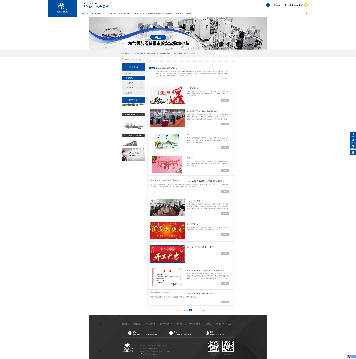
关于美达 (189, 13)
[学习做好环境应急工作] (167, 207)
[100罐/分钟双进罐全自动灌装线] (133, 142)
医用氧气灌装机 (124, 13)
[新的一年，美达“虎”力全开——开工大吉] (167, 254)
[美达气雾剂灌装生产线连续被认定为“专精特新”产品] (167, 277)
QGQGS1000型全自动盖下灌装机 (133, 110)
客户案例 (169, 13)
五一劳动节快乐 (192, 88)
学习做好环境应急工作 (195, 200)
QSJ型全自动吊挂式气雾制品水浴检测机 (133, 132)
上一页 (183, 310)
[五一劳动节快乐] (167, 95)
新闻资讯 (179, 13)
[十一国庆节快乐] (167, 230)
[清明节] (167, 141)
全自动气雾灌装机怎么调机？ (166, 68)
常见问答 (130, 88)
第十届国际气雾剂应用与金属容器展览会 (202, 111)
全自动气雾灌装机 (177, 53)
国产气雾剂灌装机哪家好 (138, 53)
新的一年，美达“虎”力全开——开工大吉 (201, 247)
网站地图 (228, 324)
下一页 (198, 310)
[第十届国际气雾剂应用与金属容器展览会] (167, 118)
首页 (132, 59)
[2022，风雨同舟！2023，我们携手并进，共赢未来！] (167, 180)
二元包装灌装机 (110, 13)
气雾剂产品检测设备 (155, 13)
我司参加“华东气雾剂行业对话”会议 (200, 293)
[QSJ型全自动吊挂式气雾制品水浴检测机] (133, 121)
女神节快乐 (191, 157)
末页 (203, 310)
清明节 (189, 134)
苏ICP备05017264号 (151, 348)
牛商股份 (149, 351)
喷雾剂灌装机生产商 (152, 53)
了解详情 (224, 101)
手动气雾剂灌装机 (165, 53)
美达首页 (85, 13)
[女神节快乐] (167, 164)
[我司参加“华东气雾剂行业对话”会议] (167, 293)
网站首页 (125, 324)
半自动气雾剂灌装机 (190, 53)
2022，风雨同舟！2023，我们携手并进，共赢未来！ (206, 181)
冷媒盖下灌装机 (139, 13)
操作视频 (129, 93)
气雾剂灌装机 (96, 13)
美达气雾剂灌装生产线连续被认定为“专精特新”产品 (205, 270)
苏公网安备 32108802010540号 (151, 354)
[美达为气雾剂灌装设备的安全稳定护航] (178, 49)
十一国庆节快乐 (192, 224)
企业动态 (146, 59)
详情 (225, 78)
